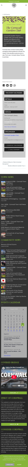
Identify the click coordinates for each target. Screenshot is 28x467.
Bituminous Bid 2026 (13, 210)
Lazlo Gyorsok (22, 415)
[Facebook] (4, 85)
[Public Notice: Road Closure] (3, 217)
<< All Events (6, 14)
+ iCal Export (14, 149)
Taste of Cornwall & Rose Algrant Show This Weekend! (15, 188)
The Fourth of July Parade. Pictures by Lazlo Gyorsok (14, 291)
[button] (1, 5)
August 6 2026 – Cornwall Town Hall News (16, 182)
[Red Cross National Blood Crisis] (3, 281)
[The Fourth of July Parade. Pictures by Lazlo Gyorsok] (3, 292)
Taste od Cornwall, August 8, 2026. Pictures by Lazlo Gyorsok (16, 256)
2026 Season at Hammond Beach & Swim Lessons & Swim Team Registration (12, 228)
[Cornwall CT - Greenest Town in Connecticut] (14, 5)
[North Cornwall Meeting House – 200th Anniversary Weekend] (3, 252)
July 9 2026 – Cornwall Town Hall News (15, 193)
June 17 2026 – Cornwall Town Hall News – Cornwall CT (12, 222)
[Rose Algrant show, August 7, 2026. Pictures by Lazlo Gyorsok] (3, 263)
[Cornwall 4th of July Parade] (3, 235)
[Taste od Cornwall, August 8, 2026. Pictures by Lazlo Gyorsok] (3, 257)
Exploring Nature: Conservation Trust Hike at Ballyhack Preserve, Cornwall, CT (16, 285)
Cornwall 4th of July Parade (15, 233)
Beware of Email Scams (8, 244)
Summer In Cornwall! (14, 1)
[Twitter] (7, 85)
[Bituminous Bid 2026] (3, 212)
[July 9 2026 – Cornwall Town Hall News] (3, 195)
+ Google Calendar (14, 145)
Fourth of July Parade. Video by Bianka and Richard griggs (13, 297)
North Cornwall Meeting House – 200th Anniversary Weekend (16, 250)
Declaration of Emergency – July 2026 (13, 199)
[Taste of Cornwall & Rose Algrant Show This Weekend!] (3, 189)
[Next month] (23, 309)
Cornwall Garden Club (11, 135)
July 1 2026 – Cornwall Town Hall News (13, 204)
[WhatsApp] (14, 85)
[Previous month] (5, 309)
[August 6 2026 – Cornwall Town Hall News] (3, 183)
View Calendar (7, 355)
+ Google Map (8, 121)
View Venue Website (10, 126)
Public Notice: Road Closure (15, 216)
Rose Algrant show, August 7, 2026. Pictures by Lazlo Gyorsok (16, 262)
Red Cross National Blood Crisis (16, 279)
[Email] (11, 85)
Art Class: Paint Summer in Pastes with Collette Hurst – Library (13, 345)
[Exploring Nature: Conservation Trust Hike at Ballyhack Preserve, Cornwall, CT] (3, 286)
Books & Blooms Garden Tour (16, 166)
